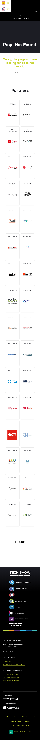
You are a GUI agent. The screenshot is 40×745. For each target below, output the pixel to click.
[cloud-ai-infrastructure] (12, 582)
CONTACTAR (7, 661)
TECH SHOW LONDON (10, 674)
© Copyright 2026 (11, 717)
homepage (29, 72)
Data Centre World (20, 601)
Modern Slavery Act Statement (20, 725)
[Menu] (35, 9)
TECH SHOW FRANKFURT (11, 681)
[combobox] (5, 3)
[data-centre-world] (11, 601)
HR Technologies (19, 613)
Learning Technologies (21, 619)
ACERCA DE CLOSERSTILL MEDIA (14, 665)
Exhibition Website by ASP (22, 732)
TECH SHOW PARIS (9, 684)
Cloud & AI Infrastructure (23, 582)
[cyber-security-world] (12, 589)
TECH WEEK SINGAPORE (11, 677)
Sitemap (27, 721)
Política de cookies (16, 721)
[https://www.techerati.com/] (11, 700)
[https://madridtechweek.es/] (15, 624)
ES (8, 2)
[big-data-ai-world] (12, 595)
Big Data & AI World (21, 595)
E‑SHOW (18, 607)
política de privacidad (28, 717)
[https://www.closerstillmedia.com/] (11, 709)
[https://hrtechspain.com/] (11, 613)
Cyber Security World (22, 589)
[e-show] (12, 607)
